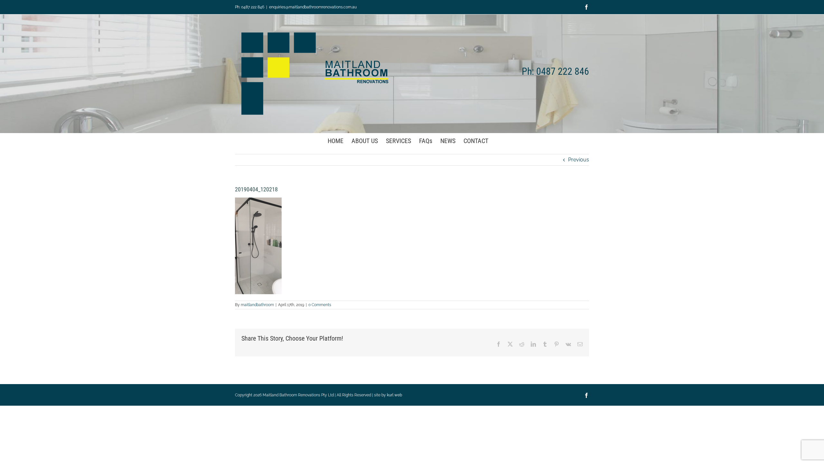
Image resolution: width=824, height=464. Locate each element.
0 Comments (319, 305)
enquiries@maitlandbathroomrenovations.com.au (313, 7)
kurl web (394, 395)
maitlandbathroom (257, 305)
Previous (578, 160)
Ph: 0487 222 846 (249, 7)
